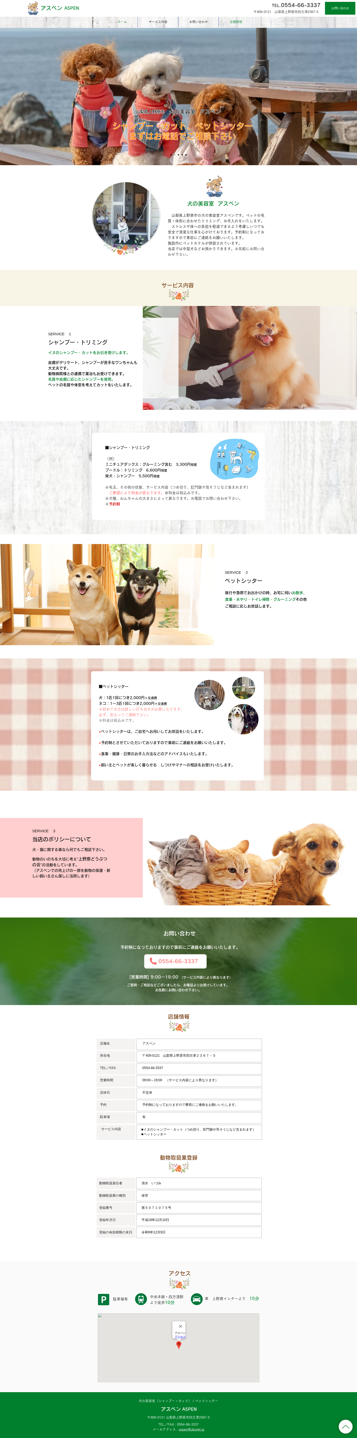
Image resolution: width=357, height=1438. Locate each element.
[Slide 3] (182, 154)
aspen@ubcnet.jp (191, 1429)
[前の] (22, 96)
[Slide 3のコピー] (171, 154)
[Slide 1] (174, 154)
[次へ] (334, 96)
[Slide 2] (178, 154)
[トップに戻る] (345, 1426)
